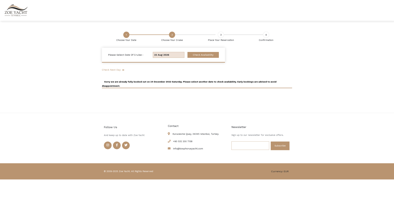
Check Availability (203, 54)
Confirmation (266, 40)
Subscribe (280, 145)
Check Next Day (112, 69)
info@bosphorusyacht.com (188, 148)
